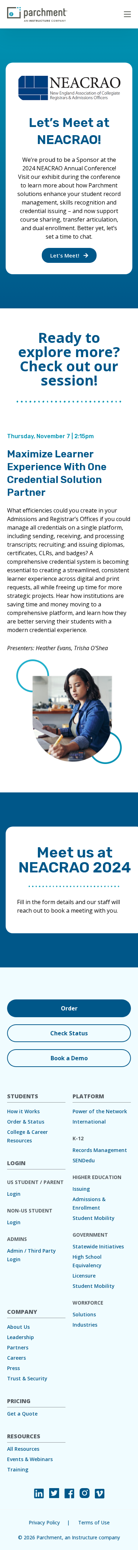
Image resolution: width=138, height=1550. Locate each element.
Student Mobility (94, 1218)
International (89, 1121)
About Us (18, 1326)
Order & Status (25, 1121)
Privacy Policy (44, 1522)
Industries (85, 1324)
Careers (16, 1357)
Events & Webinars (30, 1459)
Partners (17, 1347)
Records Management (100, 1150)
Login (14, 1193)
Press (13, 1368)
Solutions (84, 1314)
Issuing (81, 1188)
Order (69, 1008)
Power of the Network (100, 1111)
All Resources (23, 1448)
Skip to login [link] (60, 8)
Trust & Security (27, 1378)
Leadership (20, 1337)
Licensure (84, 1275)
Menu (127, 14)
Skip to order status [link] (94, 8)
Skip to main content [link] (25, 8)
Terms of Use (94, 1522)
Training (17, 1469)
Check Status (69, 1033)
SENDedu (84, 1160)
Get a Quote (22, 1413)
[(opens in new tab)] (39, 1493)
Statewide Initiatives (98, 1246)
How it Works (23, 1111)
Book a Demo (69, 1058)
